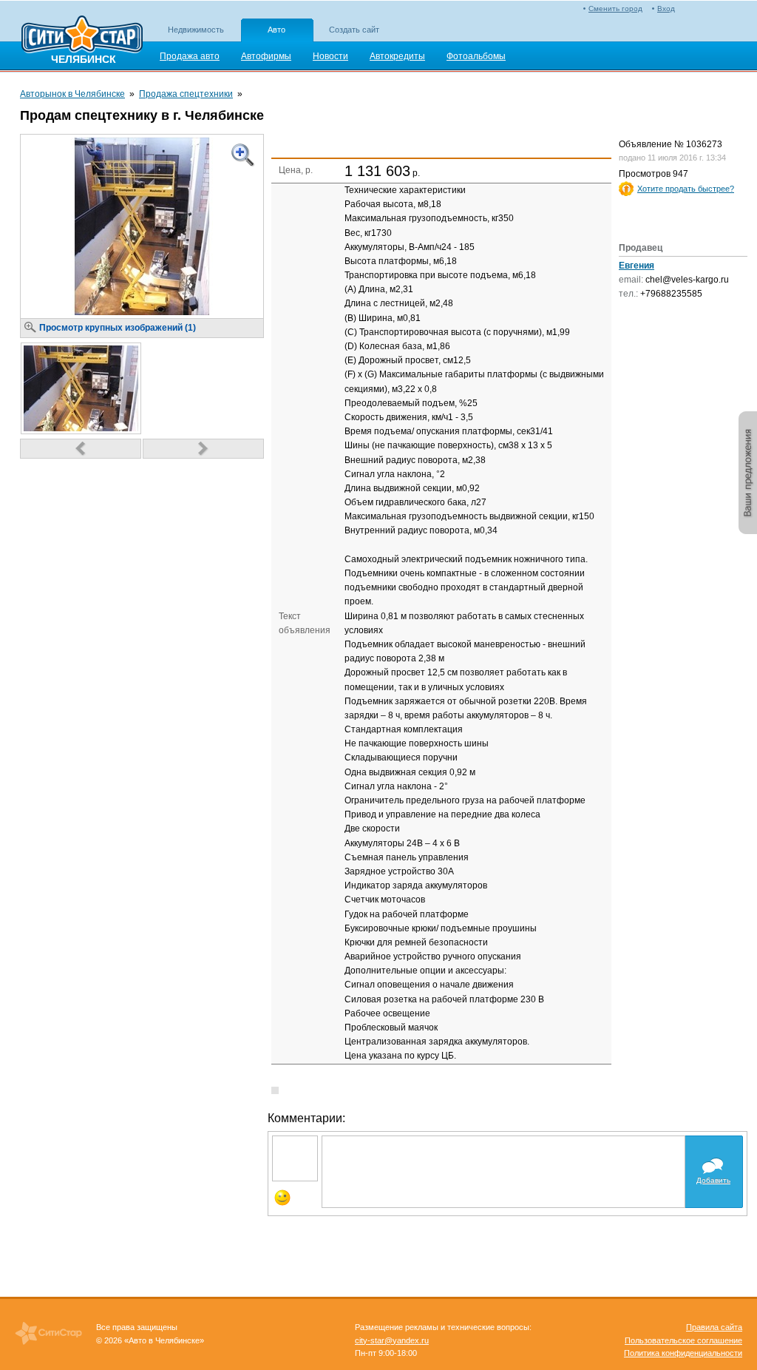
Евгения (636, 265)
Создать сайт (354, 29)
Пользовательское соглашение (683, 1340)
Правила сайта (714, 1327)
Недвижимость (196, 29)
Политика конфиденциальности (683, 1353)
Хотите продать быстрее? (685, 188)
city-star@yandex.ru (392, 1340)
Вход (666, 8)
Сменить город (615, 8)
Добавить (713, 1180)
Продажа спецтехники (186, 94)
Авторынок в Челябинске (72, 94)
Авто (276, 29)
